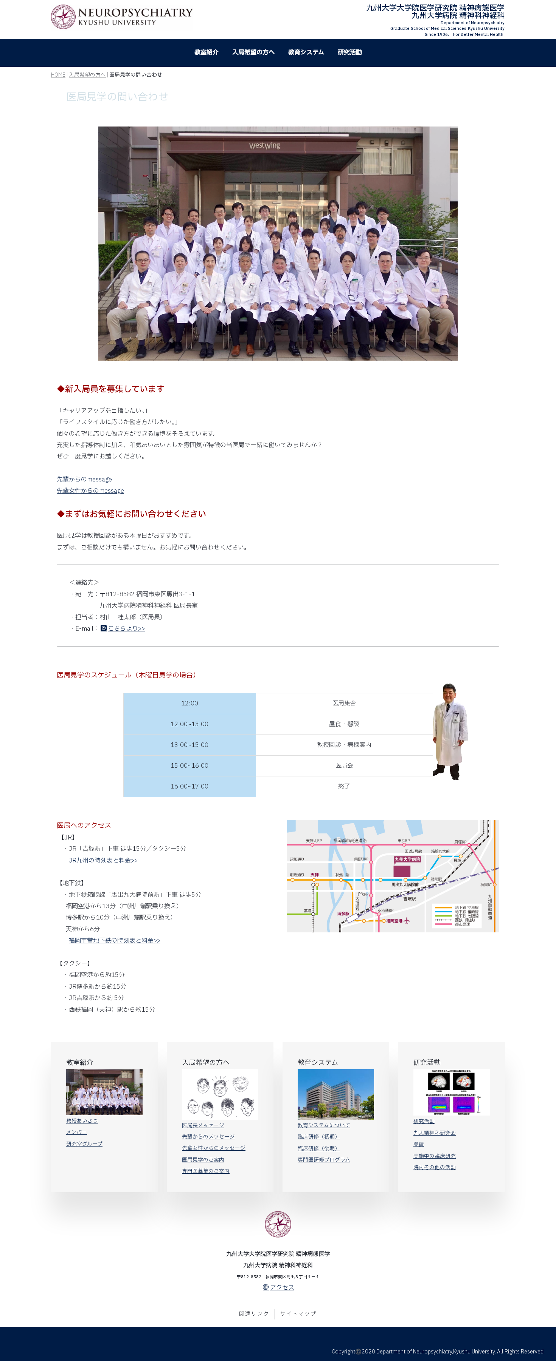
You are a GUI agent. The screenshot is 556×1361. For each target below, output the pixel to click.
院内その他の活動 (434, 1167)
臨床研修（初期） (319, 1137)
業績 (418, 1144)
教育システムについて (324, 1126)
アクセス (282, 1287)
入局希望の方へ (253, 52)
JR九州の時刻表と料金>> (103, 860)
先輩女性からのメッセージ (213, 1148)
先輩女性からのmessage (90, 490)
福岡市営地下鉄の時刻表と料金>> (114, 940)
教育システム (306, 52)
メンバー (76, 1132)
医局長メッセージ (203, 1126)
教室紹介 (206, 52)
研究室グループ (84, 1144)
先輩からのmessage (84, 479)
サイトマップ (298, 1314)
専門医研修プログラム (324, 1160)
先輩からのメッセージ (208, 1137)
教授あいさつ (82, 1121)
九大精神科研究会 (434, 1133)
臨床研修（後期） (319, 1149)
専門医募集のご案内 (206, 1171)
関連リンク (254, 1314)
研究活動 (350, 52)
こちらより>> (126, 628)
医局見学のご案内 (203, 1160)
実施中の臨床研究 (434, 1156)
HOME (58, 75)
